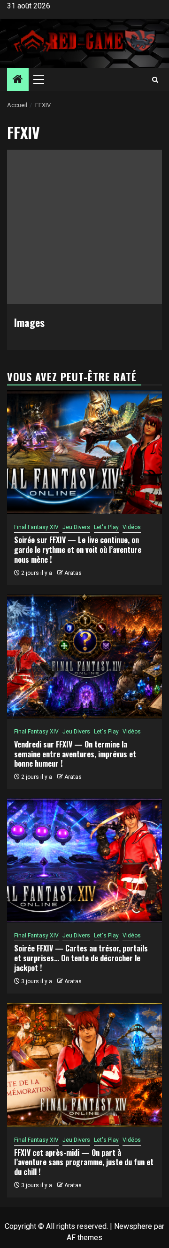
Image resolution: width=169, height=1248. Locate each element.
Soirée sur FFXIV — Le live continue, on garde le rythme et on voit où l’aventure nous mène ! (77, 549)
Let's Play (106, 527)
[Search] (155, 80)
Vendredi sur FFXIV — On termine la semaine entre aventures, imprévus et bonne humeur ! (75, 754)
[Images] (84, 227)
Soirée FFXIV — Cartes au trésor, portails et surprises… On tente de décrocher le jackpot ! (81, 958)
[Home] (18, 80)
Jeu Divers (76, 527)
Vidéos (132, 527)
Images (29, 322)
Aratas (73, 573)
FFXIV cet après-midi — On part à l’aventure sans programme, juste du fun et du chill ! (84, 1162)
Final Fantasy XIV (36, 527)
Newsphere (133, 1226)
